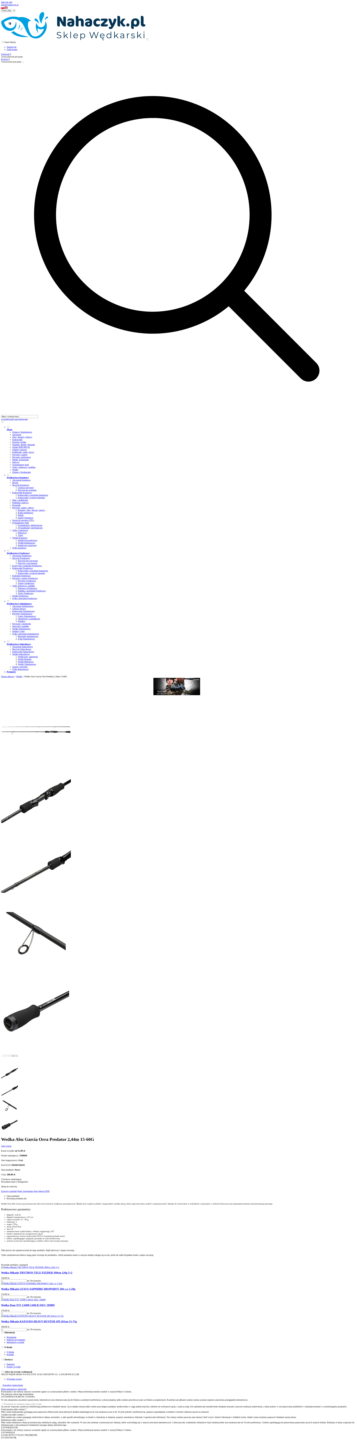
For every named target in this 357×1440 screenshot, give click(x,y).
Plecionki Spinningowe (28, 636)
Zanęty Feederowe (26, 583)
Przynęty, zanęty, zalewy (23, 508)
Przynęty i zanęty (19, 454)
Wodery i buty (18, 631)
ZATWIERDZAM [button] (9, 1427)
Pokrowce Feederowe (27, 588)
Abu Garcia (6, 1146)
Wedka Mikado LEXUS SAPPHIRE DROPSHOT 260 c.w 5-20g (38, 1288)
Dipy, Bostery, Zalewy (22, 437)
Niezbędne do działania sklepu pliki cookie (23, 1404)
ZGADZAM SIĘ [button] (8, 1437)
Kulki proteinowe (25, 513)
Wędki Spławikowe (21, 654)
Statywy (16, 462)
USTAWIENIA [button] (8, 1432)
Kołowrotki (17, 439)
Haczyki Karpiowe (20, 485)
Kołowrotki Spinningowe (23, 611)
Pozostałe (16, 505)
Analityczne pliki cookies (12, 1414)
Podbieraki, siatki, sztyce (23, 452)
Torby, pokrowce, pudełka (23, 467)
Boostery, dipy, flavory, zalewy (31, 510)
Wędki (15, 470)
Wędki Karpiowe (19, 538)
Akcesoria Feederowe (22, 556)
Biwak (15, 482)
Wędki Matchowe (26, 662)
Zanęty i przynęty (20, 667)
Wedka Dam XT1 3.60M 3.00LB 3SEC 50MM (28, 1305)
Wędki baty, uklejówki (28, 657)
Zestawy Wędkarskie (21, 472)
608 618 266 (6, 2)
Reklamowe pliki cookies (12, 1420)
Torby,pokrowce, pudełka (23, 586)
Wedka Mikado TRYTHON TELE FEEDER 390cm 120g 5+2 (36, 1272)
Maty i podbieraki (20, 500)
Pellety (21, 515)
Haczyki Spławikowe (21, 649)
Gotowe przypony (26, 487)
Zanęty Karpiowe (25, 518)
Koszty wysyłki (13, 1367)
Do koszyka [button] (35, 1281)
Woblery (21, 621)
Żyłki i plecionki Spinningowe (25, 634)
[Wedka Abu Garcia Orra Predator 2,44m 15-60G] (36, 765)
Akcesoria (16, 434)
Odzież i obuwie (19, 449)
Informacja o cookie (15, 1342)
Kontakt (10, 1354)
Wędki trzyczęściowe (27, 545)
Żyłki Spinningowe (26, 639)
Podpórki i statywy (20, 502)
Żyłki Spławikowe (20, 669)
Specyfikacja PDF (42, 1191)
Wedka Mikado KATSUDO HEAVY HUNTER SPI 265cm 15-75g (39, 1321)
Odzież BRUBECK (21, 447)
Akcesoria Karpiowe (21, 480)
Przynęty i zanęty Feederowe (25, 578)
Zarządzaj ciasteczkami (13, 1385)
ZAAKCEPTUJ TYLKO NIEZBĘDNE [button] (19, 1435)
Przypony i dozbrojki (21, 624)
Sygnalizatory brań (20, 465)
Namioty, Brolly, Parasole (23, 444)
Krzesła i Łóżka (19, 442)
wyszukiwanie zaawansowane (14, 419)
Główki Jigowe (19, 609)
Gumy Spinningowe (27, 616)
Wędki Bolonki (24, 659)
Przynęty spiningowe (21, 457)
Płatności (11, 1364)
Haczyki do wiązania (27, 490)
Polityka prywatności (16, 1340)
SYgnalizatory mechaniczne (30, 528)
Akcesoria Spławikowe (22, 646)
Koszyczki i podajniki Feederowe (27, 566)
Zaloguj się (11, 47)
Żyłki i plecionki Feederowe (24, 598)
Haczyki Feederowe (21, 558)
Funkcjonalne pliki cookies (13, 1409)
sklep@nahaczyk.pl (9, 5)
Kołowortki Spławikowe (23, 652)
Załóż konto (12, 49)
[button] (2, 8)
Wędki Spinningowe (21, 629)
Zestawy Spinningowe (22, 432)
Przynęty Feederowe (27, 581)
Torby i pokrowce (20, 530)
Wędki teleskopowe (26, 543)
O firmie (10, 1352)
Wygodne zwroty (14, 1379)
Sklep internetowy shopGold (13, 1389)
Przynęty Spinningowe (22, 614)
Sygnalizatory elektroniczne (30, 525)
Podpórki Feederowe (21, 576)
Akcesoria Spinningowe (22, 606)
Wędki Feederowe (20, 596)
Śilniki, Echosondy (20, 460)
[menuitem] (179, 450)
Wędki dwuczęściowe (27, 540)
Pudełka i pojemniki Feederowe (32, 591)
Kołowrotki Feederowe (22, 568)
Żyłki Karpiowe (19, 548)
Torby (20, 535)
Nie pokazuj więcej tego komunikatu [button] (17, 1394)
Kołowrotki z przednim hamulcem (33, 495)
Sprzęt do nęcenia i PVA (23, 520)
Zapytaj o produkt (9, 1191)
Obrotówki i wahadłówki (29, 619)
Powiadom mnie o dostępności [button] (14, 1182)
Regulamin (11, 1337)
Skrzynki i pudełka (20, 626)
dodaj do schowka (9, 1186)
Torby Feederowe (25, 593)
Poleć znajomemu (25, 1191)
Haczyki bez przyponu (28, 561)
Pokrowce (22, 533)
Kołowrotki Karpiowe (22, 492)
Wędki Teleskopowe (27, 664)
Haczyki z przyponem (27, 563)
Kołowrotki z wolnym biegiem (31, 497)
